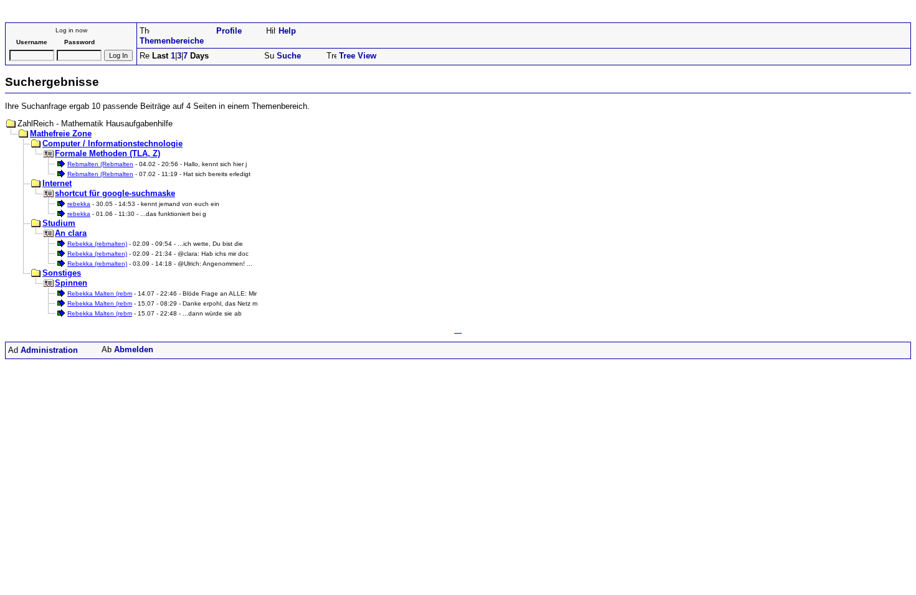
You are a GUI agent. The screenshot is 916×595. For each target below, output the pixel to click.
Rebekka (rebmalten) (97, 243)
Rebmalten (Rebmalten (100, 164)
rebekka (78, 203)
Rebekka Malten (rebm (99, 293)
